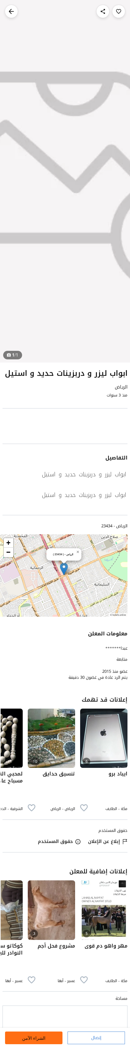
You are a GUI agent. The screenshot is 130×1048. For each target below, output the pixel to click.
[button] (64, 569)
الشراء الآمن (33, 1038)
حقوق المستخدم (55, 842)
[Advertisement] (65, 427)
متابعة (121, 659)
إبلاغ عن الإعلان (104, 842)
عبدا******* (116, 648)
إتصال (96, 1038)
